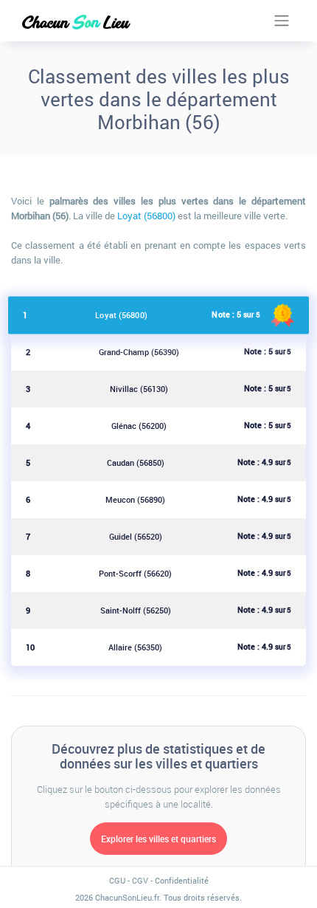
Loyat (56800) (146, 215)
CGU (117, 880)
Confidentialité (182, 880)
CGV (140, 880)
